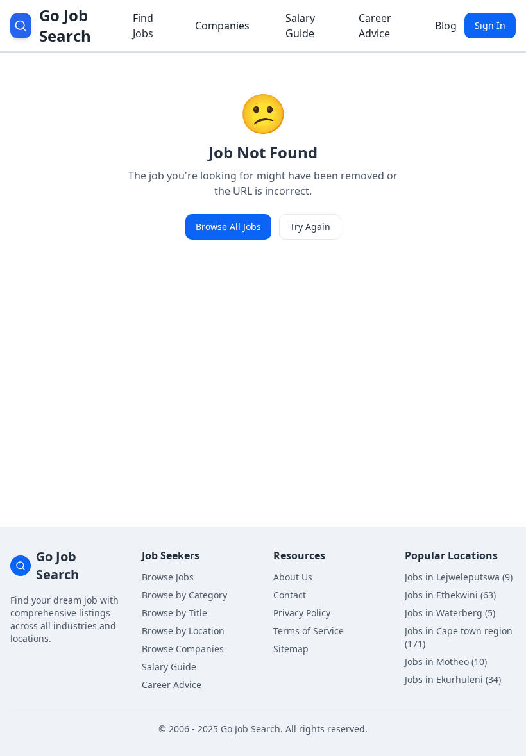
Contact (289, 595)
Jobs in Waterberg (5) (450, 613)
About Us (292, 577)
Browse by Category (184, 595)
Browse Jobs (168, 577)
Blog (446, 26)
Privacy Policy (301, 613)
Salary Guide (300, 25)
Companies (222, 26)
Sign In (490, 25)
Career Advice (375, 25)
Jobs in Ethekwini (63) (450, 595)
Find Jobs (143, 25)
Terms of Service (308, 631)
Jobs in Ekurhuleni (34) (453, 679)
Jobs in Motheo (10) (446, 661)
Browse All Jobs (228, 226)
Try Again (310, 226)
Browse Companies (183, 649)
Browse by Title (174, 613)
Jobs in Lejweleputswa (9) (459, 577)
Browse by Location (183, 631)
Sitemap (291, 649)
